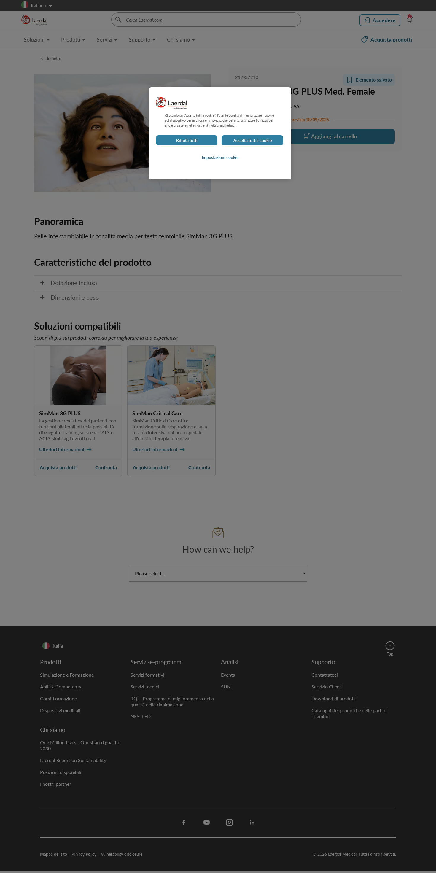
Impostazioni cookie (220, 157)
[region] (220, 133)
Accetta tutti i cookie (252, 140)
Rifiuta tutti (187, 140)
